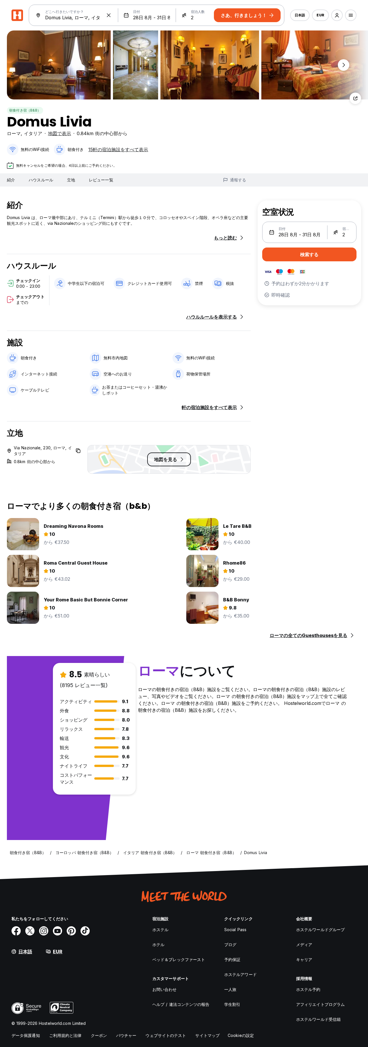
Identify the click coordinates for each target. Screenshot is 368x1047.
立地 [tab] (71, 179)
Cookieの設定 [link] (241, 1035)
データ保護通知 (26, 1035)
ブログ (230, 944)
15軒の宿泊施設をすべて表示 (118, 149)
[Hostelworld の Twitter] (29, 930)
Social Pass (235, 929)
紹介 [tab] (11, 179)
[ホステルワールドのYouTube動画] (57, 930)
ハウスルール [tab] (41, 179)
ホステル (160, 929)
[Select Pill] (337, 15)
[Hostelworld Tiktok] (85, 930)
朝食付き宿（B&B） (25, 110)
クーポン (99, 1035)
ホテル (158, 944)
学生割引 (232, 1004)
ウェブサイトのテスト (165, 1035)
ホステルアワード (240, 974)
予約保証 (232, 959)
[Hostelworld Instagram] (43, 930)
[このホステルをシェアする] (355, 98)
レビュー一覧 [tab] (101, 179)
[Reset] (109, 15)
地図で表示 (59, 133)
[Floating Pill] (343, 65)
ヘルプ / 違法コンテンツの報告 (181, 1004)
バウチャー (126, 1035)
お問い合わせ (164, 989)
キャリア (304, 959)
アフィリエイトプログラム (320, 1004)
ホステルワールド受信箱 (318, 1019)
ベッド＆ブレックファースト (178, 959)
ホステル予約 (308, 989)
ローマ (14, 133)
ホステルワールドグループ (320, 929)
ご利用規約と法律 (65, 1035)
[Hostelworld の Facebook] (16, 930)
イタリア (33, 133)
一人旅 (230, 989)
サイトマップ (207, 1035)
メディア (304, 944)
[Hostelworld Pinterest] (71, 930)
